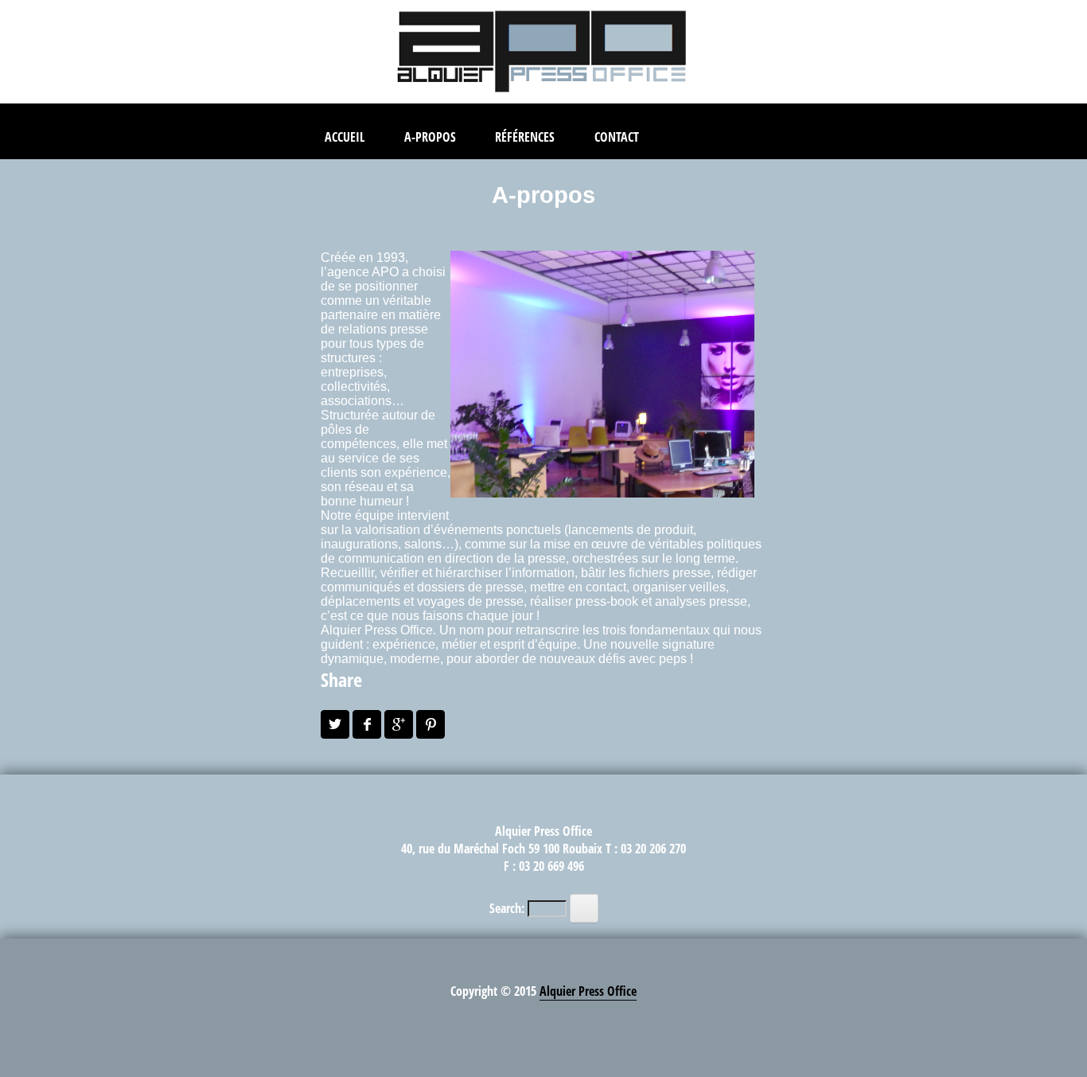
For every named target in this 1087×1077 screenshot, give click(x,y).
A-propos (430, 137)
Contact (616, 137)
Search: (506, 908)
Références (525, 137)
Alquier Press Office (588, 991)
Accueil (344, 137)
